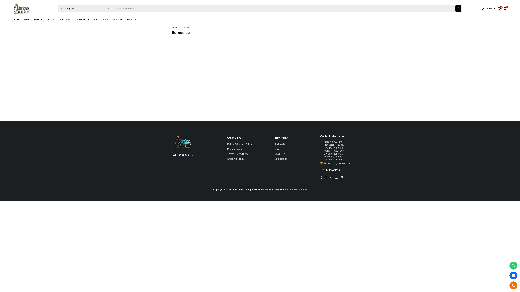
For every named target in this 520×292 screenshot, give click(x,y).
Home (174, 27)
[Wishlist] (499, 8)
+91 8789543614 (183, 155)
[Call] (513, 285)
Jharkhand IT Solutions (295, 189)
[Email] (513, 275)
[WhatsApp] (513, 266)
